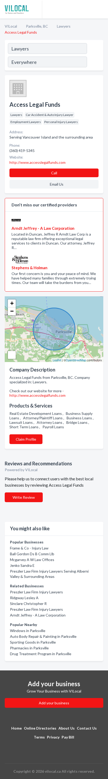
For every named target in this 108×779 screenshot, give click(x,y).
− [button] (12, 311)
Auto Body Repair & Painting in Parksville (43, 636)
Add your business (54, 703)
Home (16, 728)
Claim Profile (26, 439)
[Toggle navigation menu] (101, 9)
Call (54, 173)
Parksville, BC (37, 26)
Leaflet (57, 360)
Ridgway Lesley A (24, 597)
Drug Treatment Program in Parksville (40, 653)
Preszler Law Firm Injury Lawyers (36, 592)
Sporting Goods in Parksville (33, 642)
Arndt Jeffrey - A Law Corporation (38, 615)
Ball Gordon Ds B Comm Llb (32, 554)
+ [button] (12, 303)
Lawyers (64, 26)
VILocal (11, 26)
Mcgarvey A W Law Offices (32, 559)
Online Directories (40, 728)
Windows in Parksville (27, 630)
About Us (66, 728)
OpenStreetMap (76, 360)
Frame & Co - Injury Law (29, 548)
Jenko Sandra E (22, 565)
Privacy (53, 737)
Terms (39, 737)
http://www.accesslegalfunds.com (37, 395)
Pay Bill (68, 737)
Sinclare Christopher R (28, 603)
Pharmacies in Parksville (29, 648)
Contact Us (87, 728)
